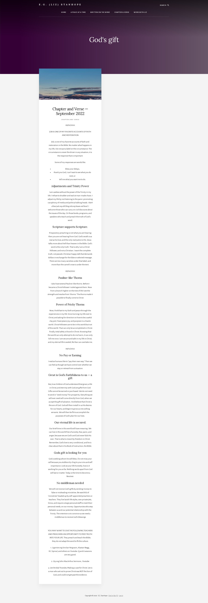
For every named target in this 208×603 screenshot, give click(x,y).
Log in (121, 596)
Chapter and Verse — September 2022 (70, 111)
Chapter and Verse (70, 119)
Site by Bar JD (113, 596)
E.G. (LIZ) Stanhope (60, 4)
